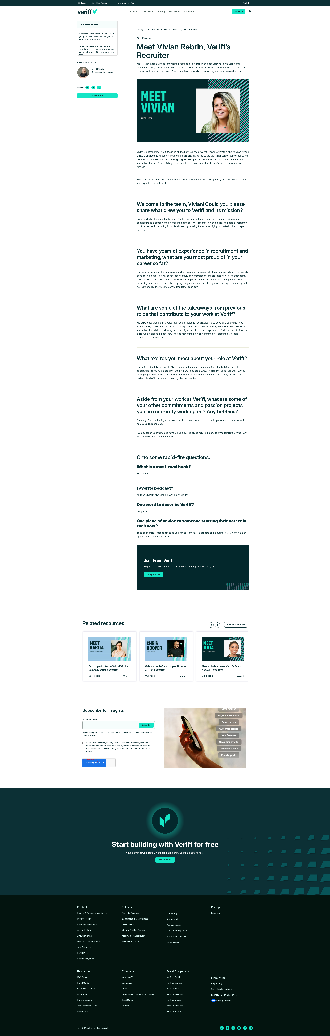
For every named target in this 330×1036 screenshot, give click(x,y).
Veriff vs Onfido (174, 977)
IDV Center (82, 994)
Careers (125, 1005)
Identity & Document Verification (92, 913)
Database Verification (87, 924)
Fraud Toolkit (83, 1011)
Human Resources (130, 941)
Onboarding (172, 913)
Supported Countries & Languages (138, 994)
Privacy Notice (89, 735)
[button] (211, 625)
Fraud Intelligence (85, 958)
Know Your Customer (177, 936)
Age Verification (174, 925)
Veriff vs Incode (174, 1000)
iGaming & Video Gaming (133, 930)
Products (135, 11)
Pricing (161, 11)
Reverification (173, 942)
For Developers (84, 1000)
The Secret (142, 473)
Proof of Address (85, 918)
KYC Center (82, 977)
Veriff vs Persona (175, 994)
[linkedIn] (87, 87)
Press (124, 988)
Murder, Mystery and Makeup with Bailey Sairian (162, 495)
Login (83, 3)
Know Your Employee (177, 930)
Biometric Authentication (88, 941)
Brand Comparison (178, 971)
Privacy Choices (224, 1000)
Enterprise (215, 913)
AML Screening (84, 935)
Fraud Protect (83, 953)
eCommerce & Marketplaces (135, 918)
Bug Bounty (216, 983)
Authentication (173, 919)
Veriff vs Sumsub (174, 983)
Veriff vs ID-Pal (174, 1011)
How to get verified (125, 3)
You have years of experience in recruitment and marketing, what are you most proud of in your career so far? (96, 50)
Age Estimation (84, 947)
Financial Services (130, 913)
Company (189, 11)
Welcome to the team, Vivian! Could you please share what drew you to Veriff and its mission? (96, 36)
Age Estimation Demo (87, 1005)
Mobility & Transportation (133, 935)
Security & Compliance (221, 989)
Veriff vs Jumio (173, 988)
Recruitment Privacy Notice (224, 995)
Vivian (185, 179)
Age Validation (84, 930)
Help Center (101, 3)
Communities (128, 924)
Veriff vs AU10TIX (175, 1005)
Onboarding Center (86, 988)
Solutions (148, 11)
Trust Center (127, 1000)
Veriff (180, 219)
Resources (174, 11)
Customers (127, 983)
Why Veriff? (127, 977)
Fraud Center (83, 983)
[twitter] (99, 87)
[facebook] (93, 87)
